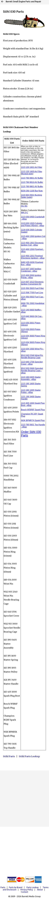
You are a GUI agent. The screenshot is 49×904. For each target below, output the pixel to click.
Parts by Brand (15, 887)
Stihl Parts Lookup (29, 756)
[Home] (2, 1)
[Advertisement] (24, 798)
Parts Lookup (33, 887)
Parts (3, 887)
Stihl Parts (9, 756)
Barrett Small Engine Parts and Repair (23, 1)
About (40, 889)
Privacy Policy (26, 889)
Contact (24, 892)
